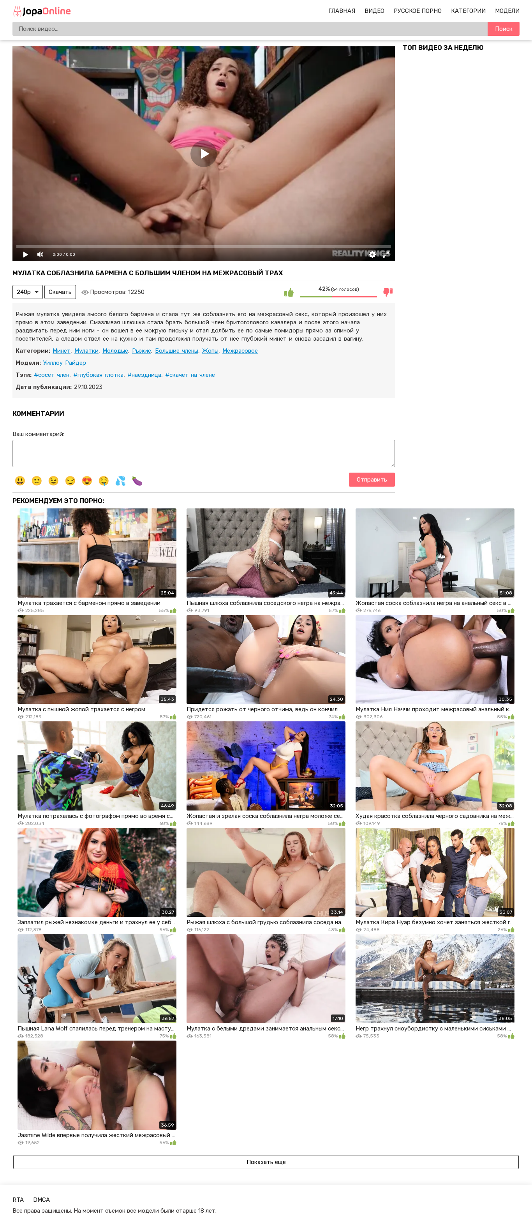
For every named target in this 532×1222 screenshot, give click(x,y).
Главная (341, 10)
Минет (61, 350)
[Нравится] (289, 292)
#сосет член (51, 374)
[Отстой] (388, 292)
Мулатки (86, 350)
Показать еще (266, 1162)
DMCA (41, 1199)
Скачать (60, 291)
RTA (18, 1199)
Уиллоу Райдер (64, 362)
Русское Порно (418, 10)
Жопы (210, 350)
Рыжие (141, 350)
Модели (507, 10)
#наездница (144, 374)
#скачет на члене (190, 374)
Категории (468, 10)
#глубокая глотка (98, 374)
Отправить (372, 479)
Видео (374, 10)
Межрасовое (240, 350)
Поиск (504, 28)
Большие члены (176, 350)
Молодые (115, 350)
